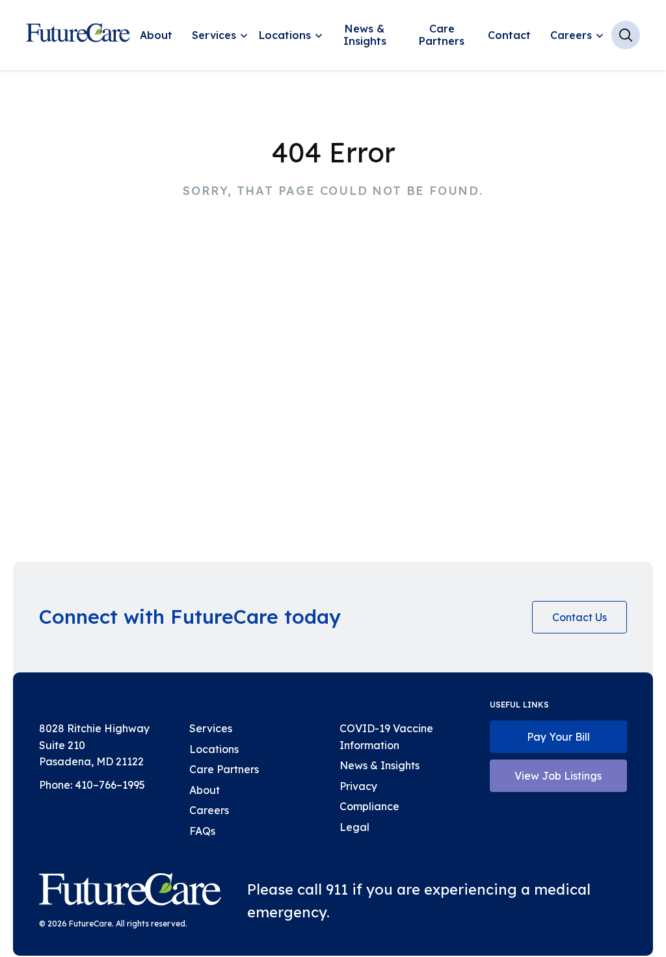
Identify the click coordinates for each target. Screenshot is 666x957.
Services (214, 35)
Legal (354, 827)
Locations (285, 35)
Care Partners (441, 34)
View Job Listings (558, 775)
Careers (571, 35)
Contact (509, 35)
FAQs (202, 830)
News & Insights (364, 34)
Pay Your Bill (558, 736)
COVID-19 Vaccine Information (386, 737)
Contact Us (579, 617)
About (156, 35)
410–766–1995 (110, 784)
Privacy (358, 786)
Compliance (369, 806)
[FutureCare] (130, 892)
